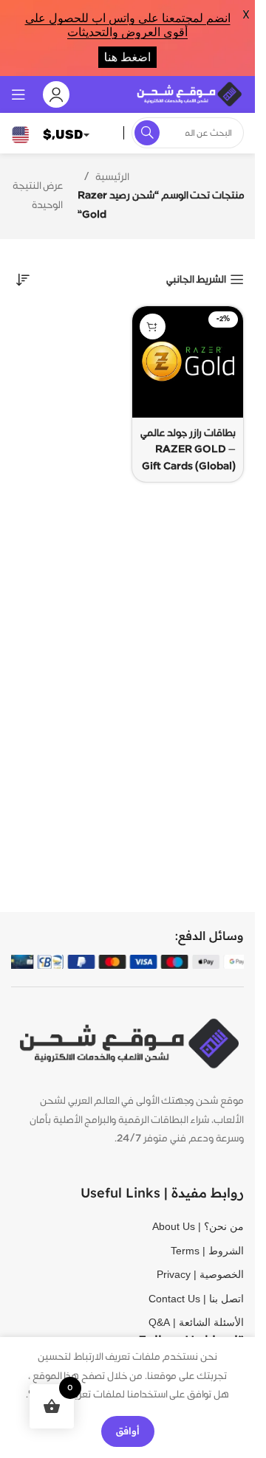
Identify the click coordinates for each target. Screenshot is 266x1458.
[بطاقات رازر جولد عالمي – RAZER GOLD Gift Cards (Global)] (188, 362)
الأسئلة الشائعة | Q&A (196, 1322)
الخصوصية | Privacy (200, 1274)
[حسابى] (56, 94)
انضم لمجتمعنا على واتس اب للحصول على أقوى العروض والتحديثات (128, 25)
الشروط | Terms (207, 1251)
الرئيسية (112, 177)
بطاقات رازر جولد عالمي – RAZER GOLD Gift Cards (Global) (188, 449)
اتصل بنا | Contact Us (196, 1299)
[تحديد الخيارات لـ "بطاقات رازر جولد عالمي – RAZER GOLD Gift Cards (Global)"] (153, 326)
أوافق (128, 1431)
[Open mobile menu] (18, 94)
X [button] (246, 14)
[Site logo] (188, 93)
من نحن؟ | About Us (198, 1226)
